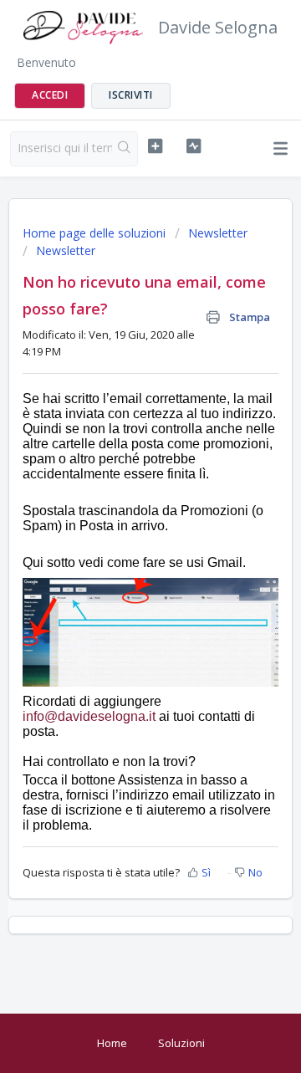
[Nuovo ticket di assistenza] (155, 146)
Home (112, 1042)
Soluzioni (181, 1042)
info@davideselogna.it (89, 716)
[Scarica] (119, 528)
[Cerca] (124, 149)
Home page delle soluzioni (96, 233)
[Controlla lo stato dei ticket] (193, 146)
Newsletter (217, 233)
